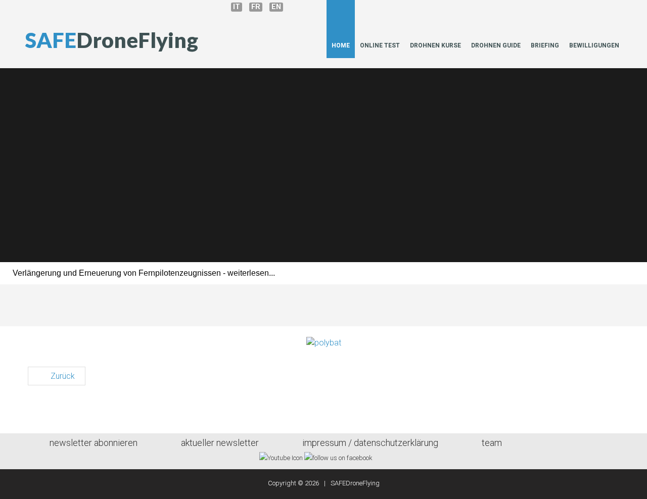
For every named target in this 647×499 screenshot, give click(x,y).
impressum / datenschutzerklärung (370, 442)
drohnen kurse (435, 45)
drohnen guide (496, 45)
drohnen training (171, 240)
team (492, 442)
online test (380, 45)
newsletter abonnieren (93, 442)
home (341, 45)
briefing (545, 45)
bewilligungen (594, 45)
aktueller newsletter (220, 442)
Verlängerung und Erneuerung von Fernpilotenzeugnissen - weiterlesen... (144, 273)
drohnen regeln (475, 240)
